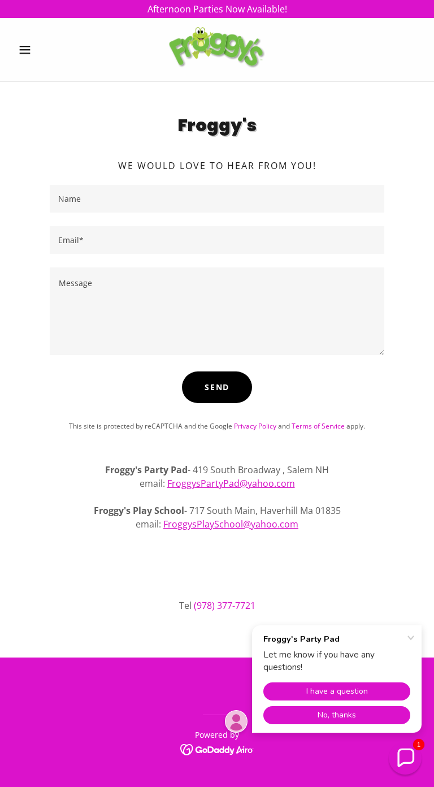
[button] (44, 49)
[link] (217, 49)
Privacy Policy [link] (255, 426)
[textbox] (217, 199)
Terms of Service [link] (318, 426)
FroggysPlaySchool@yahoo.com (230, 524)
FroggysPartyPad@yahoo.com (231, 483)
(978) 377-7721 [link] (224, 605)
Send (217, 387)
